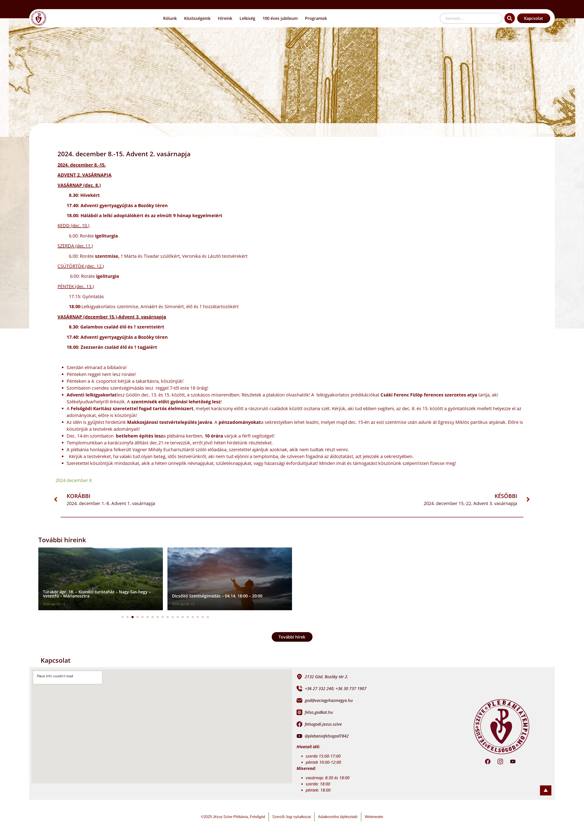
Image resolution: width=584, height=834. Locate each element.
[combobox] (471, 18)
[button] (122, 617)
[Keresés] (509, 18)
